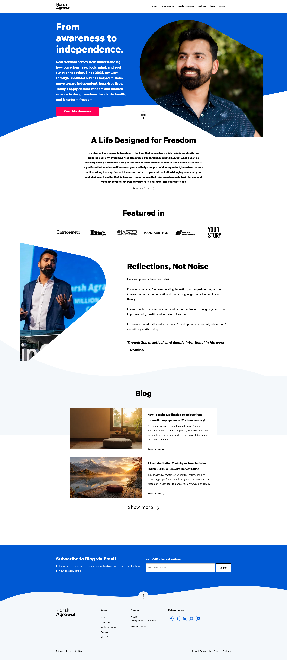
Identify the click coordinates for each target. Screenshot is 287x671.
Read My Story (142, 188)
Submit (223, 568)
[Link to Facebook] (177, 618)
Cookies (78, 651)
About (104, 618)
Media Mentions (108, 628)
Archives (227, 651)
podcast (202, 7)
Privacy (59, 651)
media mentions (186, 7)
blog (212, 7)
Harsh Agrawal (63, 6)
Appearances (107, 623)
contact (222, 7)
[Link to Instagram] (191, 618)
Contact (104, 637)
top (143, 599)
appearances (168, 7)
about (154, 7)
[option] (70, 233)
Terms (68, 651)
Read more (154, 449)
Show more (140, 508)
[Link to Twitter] (171, 618)
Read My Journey (77, 112)
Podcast (105, 632)
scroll (143, 115)
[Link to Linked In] (184, 618)
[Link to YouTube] (198, 618)
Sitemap (217, 651)
